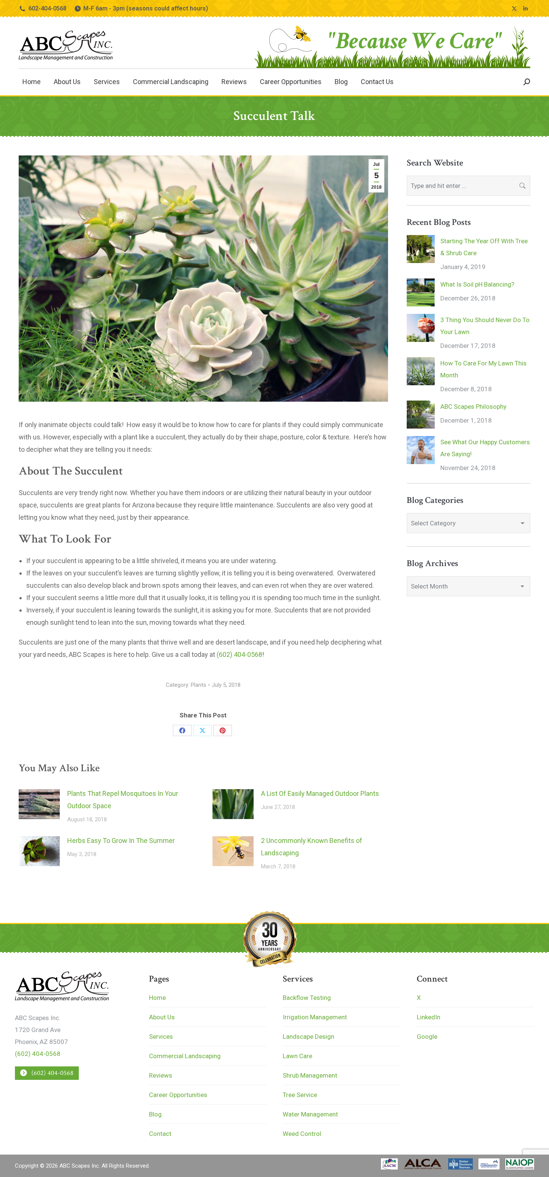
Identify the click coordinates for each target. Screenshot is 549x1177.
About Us (162, 1017)
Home (157, 997)
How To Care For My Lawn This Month (483, 369)
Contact (160, 1133)
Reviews (160, 1075)
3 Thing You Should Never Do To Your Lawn (485, 326)
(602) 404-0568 (239, 654)
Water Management (310, 1114)
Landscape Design (308, 1036)
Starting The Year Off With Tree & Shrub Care (484, 247)
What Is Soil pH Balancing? (477, 284)
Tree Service (300, 1095)
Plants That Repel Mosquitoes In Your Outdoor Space (122, 800)
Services (161, 1036)
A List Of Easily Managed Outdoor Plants (320, 793)
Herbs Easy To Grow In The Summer (121, 840)
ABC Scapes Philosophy (473, 406)
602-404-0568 (47, 8)
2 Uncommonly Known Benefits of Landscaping (311, 847)
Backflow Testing (307, 997)
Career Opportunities (178, 1095)
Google (427, 1036)
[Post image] (39, 804)
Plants (198, 685)
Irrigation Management (315, 1017)
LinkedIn (428, 1017)
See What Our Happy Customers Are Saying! (485, 448)
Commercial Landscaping (185, 1056)
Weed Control (302, 1133)
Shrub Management (310, 1075)
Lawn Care (297, 1056)
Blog (155, 1114)
